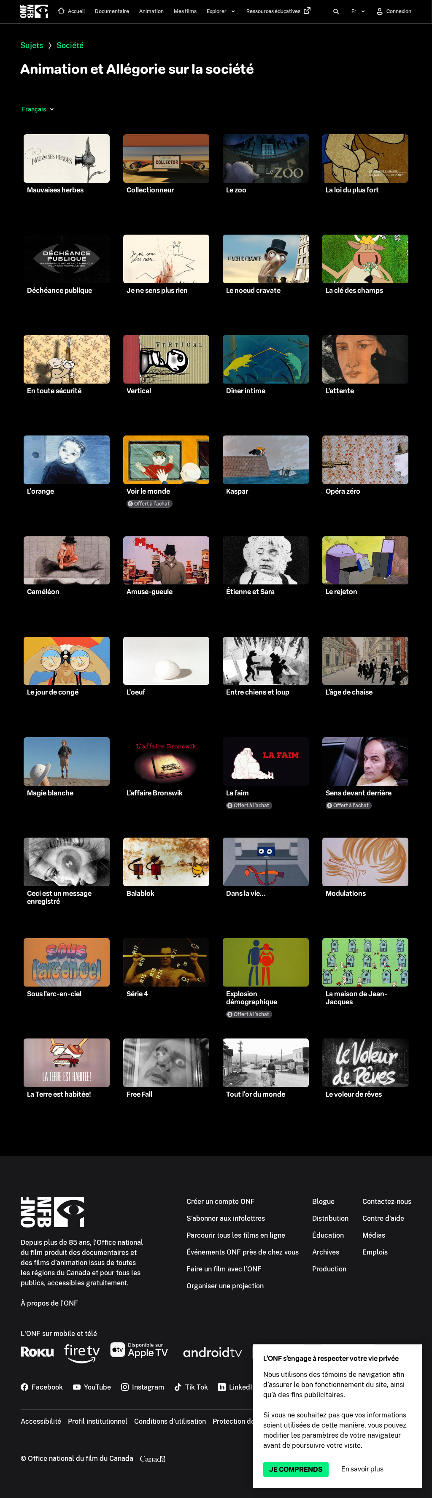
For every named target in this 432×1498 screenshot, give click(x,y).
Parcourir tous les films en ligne (235, 1235)
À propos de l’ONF (49, 1303)
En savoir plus (362, 1469)
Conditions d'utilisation (170, 1421)
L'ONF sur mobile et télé (59, 1334)
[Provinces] (52, 109)
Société (70, 45)
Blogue (323, 1202)
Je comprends (296, 1470)
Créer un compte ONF (220, 1202)
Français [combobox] (34, 109)
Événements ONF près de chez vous (242, 1252)
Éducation (328, 1235)
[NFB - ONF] (34, 12)
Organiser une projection (225, 1286)
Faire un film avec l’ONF (224, 1269)
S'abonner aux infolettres (225, 1218)
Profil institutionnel (97, 1421)
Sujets (31, 45)
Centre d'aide (383, 1218)
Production (329, 1269)
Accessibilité (41, 1421)
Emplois (375, 1252)
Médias (373, 1235)
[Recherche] (336, 12)
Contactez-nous (386, 1202)
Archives (325, 1252)
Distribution (330, 1218)
